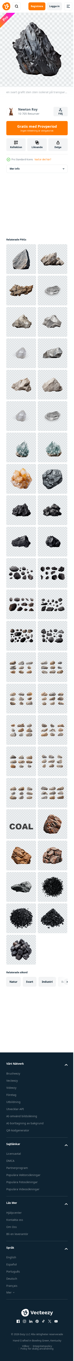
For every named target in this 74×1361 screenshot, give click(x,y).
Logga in (54, 6)
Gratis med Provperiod (37, 128)
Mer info (15, 165)
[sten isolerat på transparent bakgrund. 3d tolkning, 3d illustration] (21, 319)
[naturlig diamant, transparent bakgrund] (21, 570)
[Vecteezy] (6, 6)
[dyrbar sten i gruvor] (21, 696)
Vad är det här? (43, 159)
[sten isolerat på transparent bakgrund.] (21, 256)
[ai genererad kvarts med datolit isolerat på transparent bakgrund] (21, 633)
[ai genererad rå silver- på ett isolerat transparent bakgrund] (21, 382)
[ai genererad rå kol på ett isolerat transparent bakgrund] (21, 758)
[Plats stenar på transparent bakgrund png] (21, 884)
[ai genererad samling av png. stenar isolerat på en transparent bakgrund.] (21, 1072)
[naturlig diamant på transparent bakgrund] (21, 350)
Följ (60, 113)
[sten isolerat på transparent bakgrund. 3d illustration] (21, 287)
